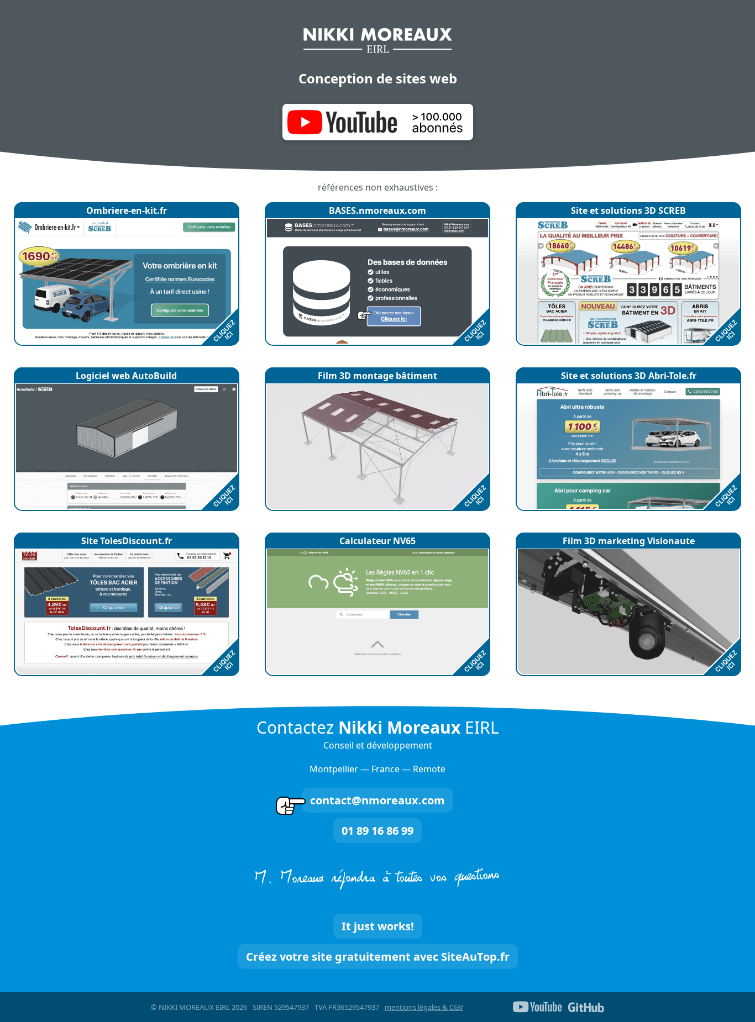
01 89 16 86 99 (377, 830)
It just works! (378, 926)
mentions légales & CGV (424, 1007)
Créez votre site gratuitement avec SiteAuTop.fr (378, 956)
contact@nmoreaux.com (377, 800)
